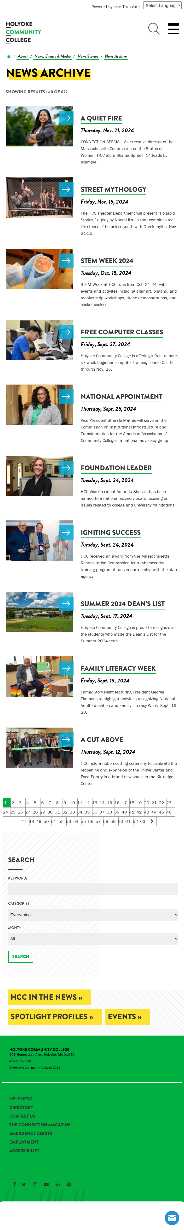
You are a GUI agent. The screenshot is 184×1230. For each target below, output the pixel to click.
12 (87, 802)
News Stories (88, 56)
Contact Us (22, 1116)
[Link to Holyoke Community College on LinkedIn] (57, 1184)
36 (94, 812)
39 (117, 812)
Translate (131, 6)
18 (131, 802)
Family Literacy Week (118, 668)
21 (154, 802)
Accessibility (24, 1151)
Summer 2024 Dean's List (123, 604)
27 (27, 812)
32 (65, 812)
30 (50, 812)
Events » (125, 1016)
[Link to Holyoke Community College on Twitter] (24, 1184)
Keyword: (17, 878)
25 (13, 812)
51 (54, 821)
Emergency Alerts (30, 1133)
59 (113, 821)
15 (109, 802)
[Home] (9, 56)
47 (24, 821)
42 (139, 812)
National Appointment (121, 397)
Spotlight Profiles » (52, 1016)
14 (102, 802)
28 (35, 812)
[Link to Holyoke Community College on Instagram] (35, 1184)
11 (79, 802)
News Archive (116, 56)
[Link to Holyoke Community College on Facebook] (14, 1184)
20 (146, 802)
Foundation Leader (116, 468)
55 (83, 821)
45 (161, 812)
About (23, 56)
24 (5, 812)
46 (169, 812)
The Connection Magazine (40, 1125)
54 (76, 821)
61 (128, 821)
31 (57, 812)
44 (154, 812)
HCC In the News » (46, 997)
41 (131, 812)
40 (124, 812)
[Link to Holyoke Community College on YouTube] (46, 1184)
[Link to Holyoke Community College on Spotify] (69, 1184)
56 (91, 821)
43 (146, 812)
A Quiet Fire (101, 118)
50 (46, 821)
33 (72, 812)
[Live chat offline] (172, 1218)
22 (161, 802)
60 (120, 821)
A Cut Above (102, 740)
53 (68, 821)
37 (102, 812)
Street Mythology (113, 189)
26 (20, 812)
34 (79, 812)
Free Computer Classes (122, 332)
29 (42, 812)
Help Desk (20, 1099)
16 (117, 802)
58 (106, 821)
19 (139, 802)
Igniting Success (111, 532)
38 (109, 812)
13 (94, 802)
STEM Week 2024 (107, 261)
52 (61, 821)
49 (39, 821)
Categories (18, 903)
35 (87, 812)
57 (98, 821)
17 (124, 802)
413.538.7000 (20, 1061)
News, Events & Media (52, 56)
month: (15, 927)
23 (169, 802)
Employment (24, 1142)
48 (31, 821)
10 (72, 802)
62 (135, 821)
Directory (21, 1107)
